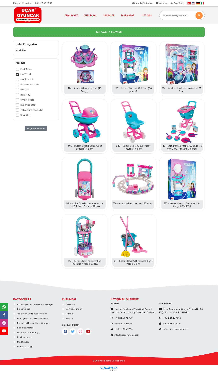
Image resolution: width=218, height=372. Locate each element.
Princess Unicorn (29, 84)
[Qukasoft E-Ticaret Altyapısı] (109, 369)
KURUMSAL (69, 299)
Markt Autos (23, 341)
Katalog (163, 3)
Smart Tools (27, 99)
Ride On (24, 89)
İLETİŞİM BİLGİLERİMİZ (125, 299)
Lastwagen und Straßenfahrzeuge (35, 304)
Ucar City (25, 115)
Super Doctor (27, 105)
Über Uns (70, 304)
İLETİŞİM (147, 15)
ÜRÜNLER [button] (109, 15)
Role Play (25, 94)
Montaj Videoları (144, 3)
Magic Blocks (27, 79)
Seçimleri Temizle (36, 128)
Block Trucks (23, 308)
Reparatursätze (25, 327)
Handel (69, 313)
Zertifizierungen (74, 308)
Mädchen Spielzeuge (28, 332)
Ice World (25, 74)
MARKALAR (128, 15)
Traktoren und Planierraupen (32, 313)
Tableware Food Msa (31, 110)
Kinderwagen (24, 337)
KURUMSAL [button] (90, 15)
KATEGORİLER (22, 299)
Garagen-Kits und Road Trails (32, 318)
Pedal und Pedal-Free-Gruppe (33, 323)
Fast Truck (26, 69)
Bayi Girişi (179, 3)
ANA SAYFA (71, 15)
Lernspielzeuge (25, 346)
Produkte (21, 50)
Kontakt (70, 318)
